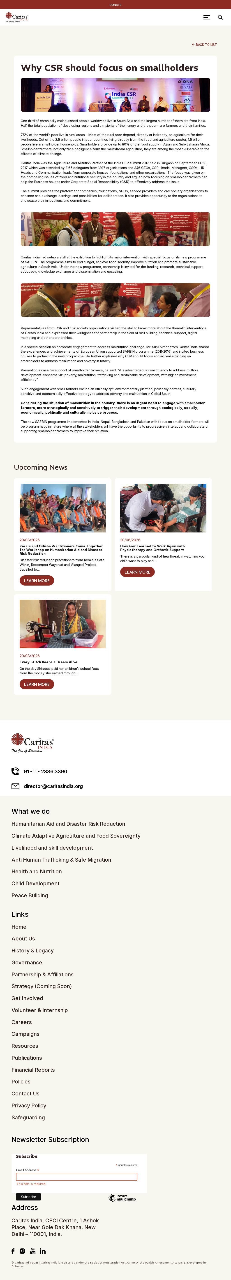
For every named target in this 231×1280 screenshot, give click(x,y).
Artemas (18, 1266)
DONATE (115, 5)
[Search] (220, 17)
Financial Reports (33, 1070)
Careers (22, 1022)
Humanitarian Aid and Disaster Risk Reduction (68, 824)
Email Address (27, 1170)
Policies (21, 1082)
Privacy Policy (29, 1106)
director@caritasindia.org (53, 786)
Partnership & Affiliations (43, 975)
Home (19, 927)
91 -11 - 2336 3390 (45, 771)
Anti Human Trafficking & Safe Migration (61, 860)
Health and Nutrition (37, 872)
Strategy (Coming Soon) (42, 986)
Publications (27, 1058)
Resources (25, 1046)
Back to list (204, 44)
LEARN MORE (37, 580)
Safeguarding (28, 1118)
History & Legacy (33, 951)
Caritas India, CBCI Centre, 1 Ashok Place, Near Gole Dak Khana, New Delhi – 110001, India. (55, 1227)
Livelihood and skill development (52, 848)
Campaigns (25, 1034)
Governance (27, 963)
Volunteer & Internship (40, 1010)
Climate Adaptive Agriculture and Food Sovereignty (76, 836)
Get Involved (27, 998)
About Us (23, 939)
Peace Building (30, 896)
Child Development (36, 884)
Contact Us (25, 1094)
